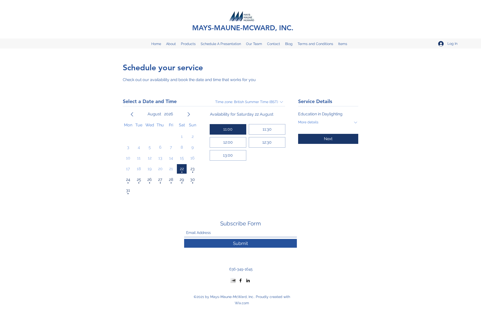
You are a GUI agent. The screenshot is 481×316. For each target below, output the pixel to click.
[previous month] (132, 114)
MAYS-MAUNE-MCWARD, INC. (242, 28)
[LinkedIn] (248, 280)
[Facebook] (240, 280)
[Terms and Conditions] (232, 280)
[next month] (189, 114)
